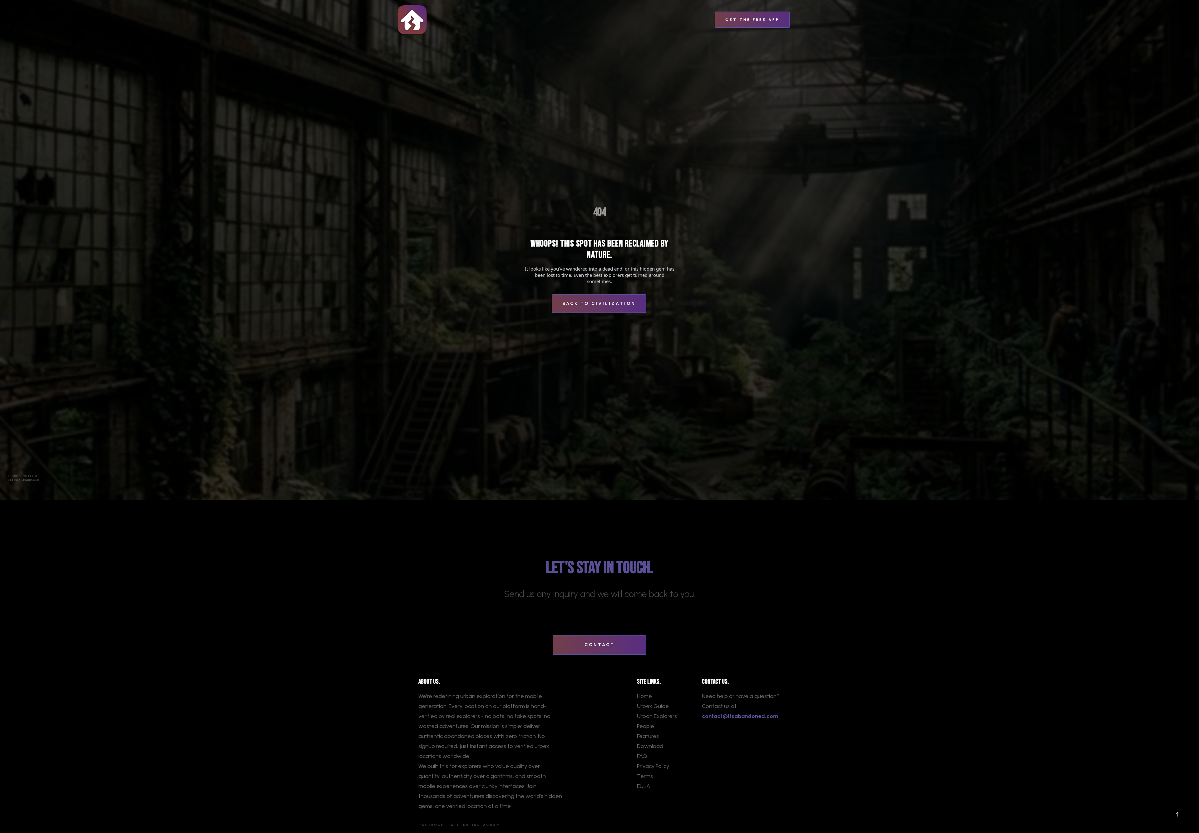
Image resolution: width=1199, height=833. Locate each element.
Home (644, 696)
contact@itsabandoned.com (740, 716)
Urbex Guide (653, 706)
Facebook (432, 825)
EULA (643, 786)
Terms (645, 776)
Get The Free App (752, 19)
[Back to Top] (1178, 814)
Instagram (486, 825)
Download (650, 746)
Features (648, 736)
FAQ (642, 756)
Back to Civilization (599, 303)
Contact (600, 644)
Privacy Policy (653, 766)
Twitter (458, 825)
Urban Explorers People (657, 721)
